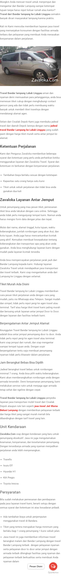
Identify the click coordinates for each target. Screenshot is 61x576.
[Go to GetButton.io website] (53, 573)
